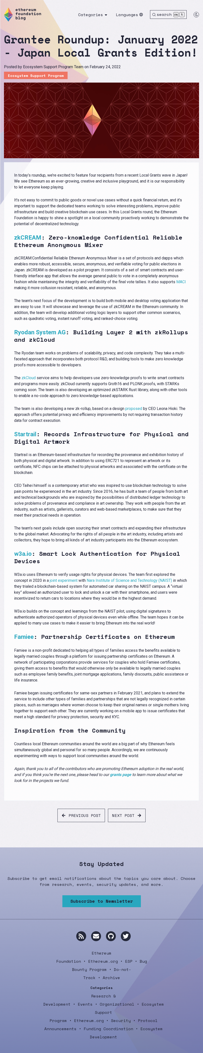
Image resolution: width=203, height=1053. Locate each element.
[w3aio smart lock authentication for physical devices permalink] (11, 557)
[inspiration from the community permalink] (11, 730)
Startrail (25, 434)
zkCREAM (27, 237)
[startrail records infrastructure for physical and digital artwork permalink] (11, 438)
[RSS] (81, 936)
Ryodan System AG (40, 332)
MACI (181, 281)
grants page (120, 774)
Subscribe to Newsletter (101, 901)
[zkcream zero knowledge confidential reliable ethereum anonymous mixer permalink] (11, 241)
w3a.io (23, 553)
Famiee (24, 636)
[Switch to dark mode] (196, 14)
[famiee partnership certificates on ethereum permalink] (11, 637)
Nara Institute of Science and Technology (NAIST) (129, 580)
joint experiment (63, 580)
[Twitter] (126, 936)
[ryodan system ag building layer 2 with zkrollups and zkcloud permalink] (11, 336)
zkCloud (29, 377)
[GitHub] (111, 936)
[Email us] (96, 936)
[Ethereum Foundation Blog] (22, 14)
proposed (133, 408)
